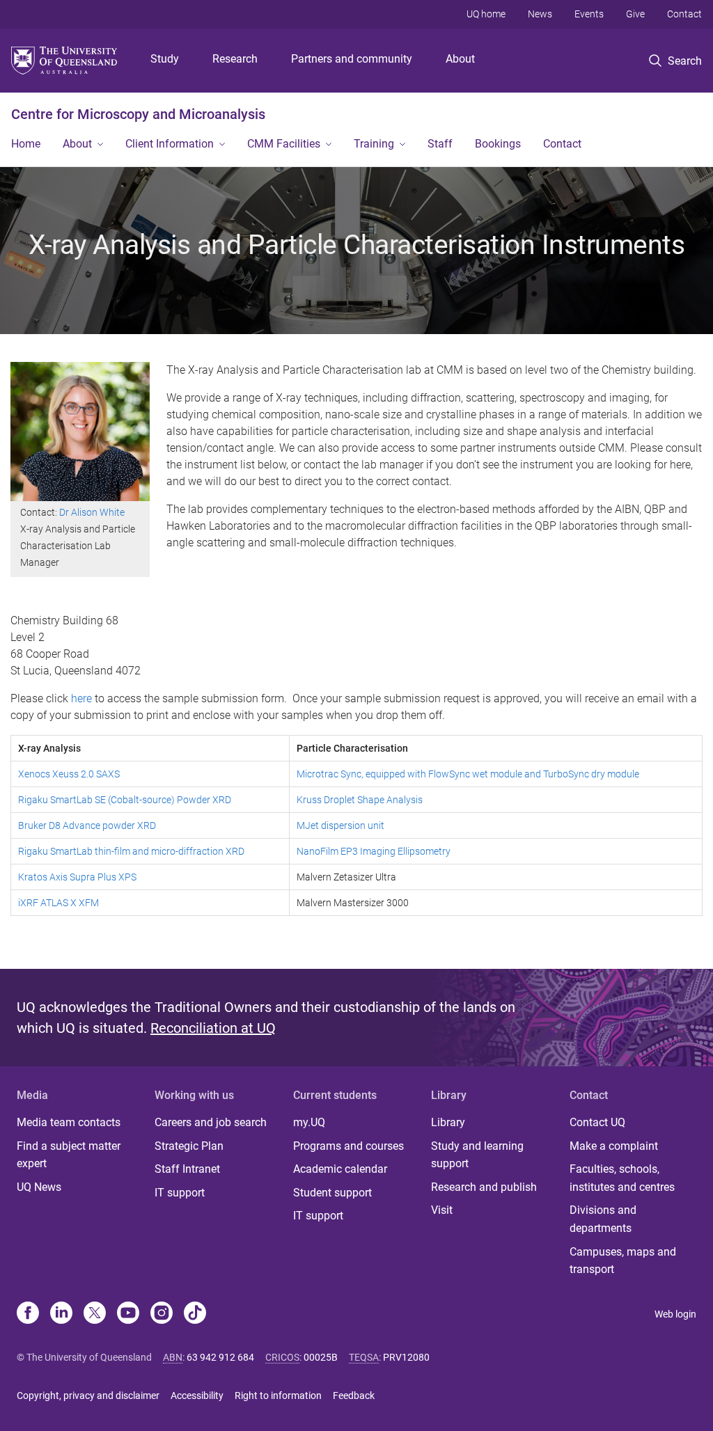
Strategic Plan (189, 1146)
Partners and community (351, 58)
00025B (321, 1357)
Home (25, 143)
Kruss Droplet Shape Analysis (360, 799)
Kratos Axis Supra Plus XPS (77, 877)
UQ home (486, 13)
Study (164, 58)
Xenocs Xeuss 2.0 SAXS (69, 774)
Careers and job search (211, 1122)
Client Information (169, 143)
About (460, 58)
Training (374, 143)
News (540, 13)
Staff (440, 143)
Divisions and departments (603, 1219)
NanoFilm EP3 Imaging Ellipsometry (373, 851)
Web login (675, 1314)
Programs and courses (348, 1146)
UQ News (39, 1187)
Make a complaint (614, 1146)
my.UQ (309, 1122)
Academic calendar (340, 1169)
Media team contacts (68, 1122)
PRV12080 (406, 1357)
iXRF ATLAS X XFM (58, 902)
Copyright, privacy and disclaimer (88, 1395)
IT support (180, 1192)
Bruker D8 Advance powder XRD (87, 825)
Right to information (278, 1395)
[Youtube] (128, 1314)
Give (635, 13)
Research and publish (484, 1187)
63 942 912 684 (220, 1357)
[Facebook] (28, 1314)
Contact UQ (597, 1122)
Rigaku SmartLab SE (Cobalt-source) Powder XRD (124, 799)
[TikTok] (195, 1314)
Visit (442, 1210)
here (83, 698)
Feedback (354, 1395)
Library (448, 1122)
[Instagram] (161, 1314)
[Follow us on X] (95, 1314)
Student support (332, 1192)
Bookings (498, 143)
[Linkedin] (61, 1314)
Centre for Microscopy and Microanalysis (138, 114)
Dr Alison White (92, 512)
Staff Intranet (187, 1169)
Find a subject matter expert (68, 1155)
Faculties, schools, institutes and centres (622, 1178)
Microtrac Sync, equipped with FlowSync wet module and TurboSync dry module (468, 774)
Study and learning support (477, 1155)
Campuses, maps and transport (623, 1260)
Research (235, 58)
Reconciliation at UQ (213, 1028)
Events (589, 13)
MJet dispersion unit (340, 825)
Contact (684, 13)
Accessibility (197, 1395)
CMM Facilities (283, 143)
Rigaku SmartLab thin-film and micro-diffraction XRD (131, 851)
